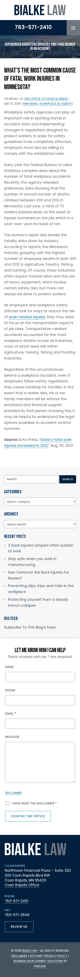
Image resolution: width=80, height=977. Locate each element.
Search (67, 479)
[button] (73, 28)
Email (10, 713)
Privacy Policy (56, 956)
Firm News (30, 104)
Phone (10, 690)
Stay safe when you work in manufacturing (32, 561)
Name (9, 667)
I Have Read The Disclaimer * (34, 803)
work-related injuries (27, 316)
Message (12, 737)
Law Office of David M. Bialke (46, 99)
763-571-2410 (33, 27)
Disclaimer (13, 793)
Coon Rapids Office (22, 885)
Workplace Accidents (56, 104)
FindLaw (40, 966)
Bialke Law (29, 951)
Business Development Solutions (38, 961)
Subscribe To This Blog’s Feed (30, 627)
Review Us (19, 926)
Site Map (36, 956)
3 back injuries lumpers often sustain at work (40, 548)
